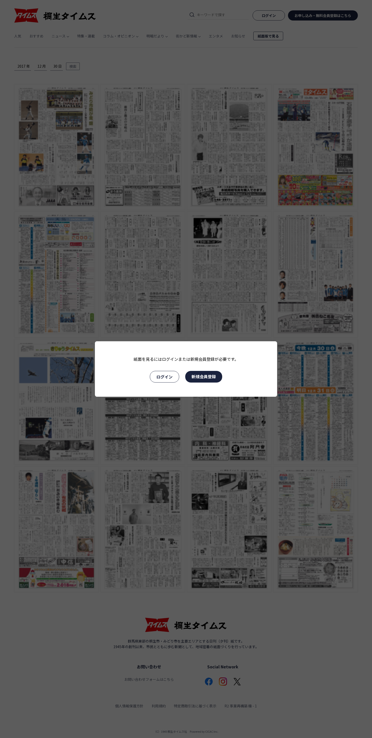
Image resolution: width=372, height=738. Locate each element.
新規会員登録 (204, 376)
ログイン (164, 377)
